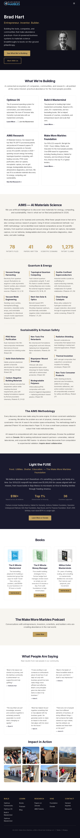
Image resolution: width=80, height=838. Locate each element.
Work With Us (12, 61)
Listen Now (40, 634)
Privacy (65, 830)
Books (21, 803)
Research (68, 809)
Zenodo (16, 437)
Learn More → (12, 122)
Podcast (22, 806)
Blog (20, 810)
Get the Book (15, 593)
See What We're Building (17, 53)
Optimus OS (8, 809)
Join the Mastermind (26, 122)
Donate (52, 806)
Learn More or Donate (40, 518)
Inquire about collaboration (50, 443)
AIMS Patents (39, 809)
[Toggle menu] (74, 3)
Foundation (54, 803)
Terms (58, 830)
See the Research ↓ (14, 182)
